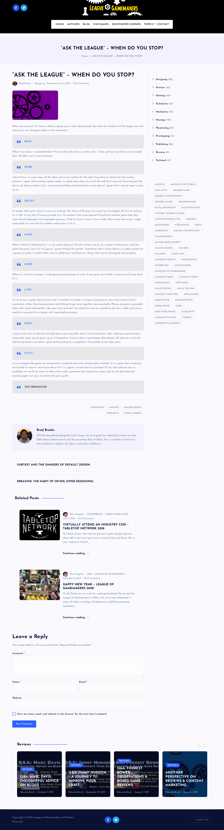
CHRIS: (28, 264)
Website (17, 698)
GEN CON (178, 254)
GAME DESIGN (133, 407)
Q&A (179, 306)
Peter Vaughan (77, 514)
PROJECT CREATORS (167, 294)
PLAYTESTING (163, 288)
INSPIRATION (190, 260)
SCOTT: (28, 353)
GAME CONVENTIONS (188, 231)
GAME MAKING (164, 248)
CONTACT (163, 24)
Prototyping (162, 136)
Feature (50, 83)
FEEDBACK (162, 231)
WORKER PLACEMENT (168, 323)
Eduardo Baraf (27, 792)
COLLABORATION (166, 208)
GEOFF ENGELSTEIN (117, 514)
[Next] (204, 744)
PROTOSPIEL (192, 294)
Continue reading (74, 553)
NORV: (28, 323)
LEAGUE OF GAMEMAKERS (109, 574)
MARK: (28, 234)
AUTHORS (73, 24)
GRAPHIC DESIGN (165, 260)
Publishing (162, 144)
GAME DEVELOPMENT (168, 242)
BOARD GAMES (164, 202)
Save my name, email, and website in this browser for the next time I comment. (62, 714)
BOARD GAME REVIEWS (169, 196)
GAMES (184, 248)
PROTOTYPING (185, 300)
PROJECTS (113, 413)
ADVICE (115, 407)
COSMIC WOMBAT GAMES (170, 213)
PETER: (28, 167)
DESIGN (192, 219)
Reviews (160, 152)
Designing (40, 83)
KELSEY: (29, 201)
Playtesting (162, 128)
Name (16, 682)
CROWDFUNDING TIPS (168, 219)
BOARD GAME (182, 190)
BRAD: (28, 141)
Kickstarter (162, 104)
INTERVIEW (162, 265)
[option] (39, 774)
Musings (160, 120)
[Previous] (199, 744)
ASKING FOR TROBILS (184, 184)
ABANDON (98, 407)
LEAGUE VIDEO (164, 277)
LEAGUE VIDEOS (190, 277)
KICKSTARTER (183, 265)
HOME (60, 24)
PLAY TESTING (186, 288)
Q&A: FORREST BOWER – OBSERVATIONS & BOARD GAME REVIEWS (84, 777)
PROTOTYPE (162, 300)
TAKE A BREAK (133, 413)
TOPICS (148, 24)
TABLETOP (188, 312)
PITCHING (182, 283)
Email (83, 682)
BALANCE (161, 190)
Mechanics (162, 112)
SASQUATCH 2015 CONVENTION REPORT (180, 781)
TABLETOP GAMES (166, 317)
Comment (18, 653)
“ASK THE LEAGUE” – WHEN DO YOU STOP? (116, 56)
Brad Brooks (25, 83)
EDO (199, 225)
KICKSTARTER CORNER (126, 24)
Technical (161, 160)
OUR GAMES (100, 24)
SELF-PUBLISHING (166, 312)
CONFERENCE (95, 514)
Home (85, 56)
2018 (89, 574)
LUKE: (27, 290)
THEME (187, 317)
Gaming (160, 95)
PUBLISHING (163, 306)
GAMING (161, 254)
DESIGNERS (162, 225)
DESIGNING (182, 225)
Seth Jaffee (170, 792)
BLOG (86, 24)
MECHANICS (163, 283)
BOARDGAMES (188, 202)
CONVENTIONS (191, 208)
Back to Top (202, 820)
